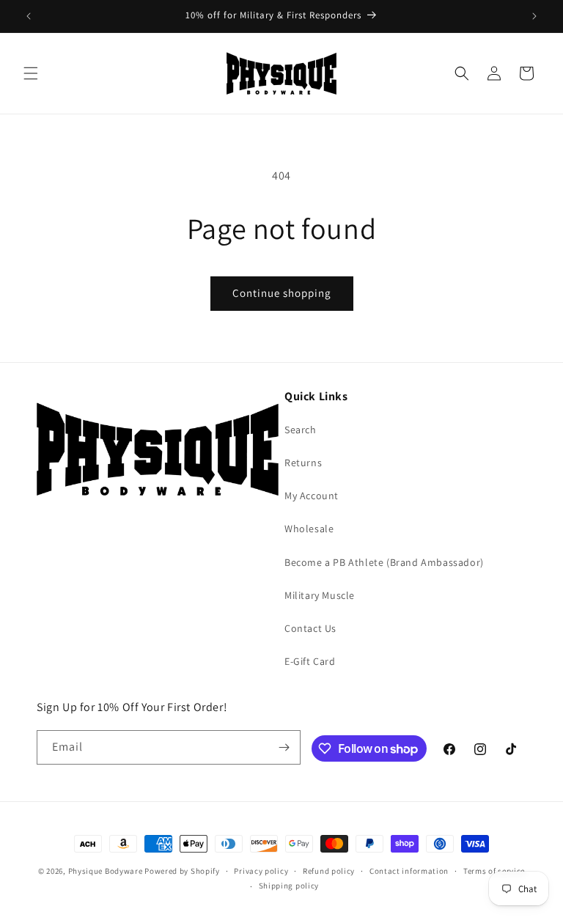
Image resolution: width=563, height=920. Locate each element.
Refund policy (329, 871)
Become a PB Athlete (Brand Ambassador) (384, 562)
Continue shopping (281, 293)
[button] (31, 73)
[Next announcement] (534, 16)
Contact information (409, 871)
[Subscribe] (284, 747)
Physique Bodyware (105, 871)
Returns (303, 462)
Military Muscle (319, 595)
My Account (311, 495)
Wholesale (309, 528)
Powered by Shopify (182, 871)
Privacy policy (261, 871)
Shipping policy (289, 885)
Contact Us (310, 628)
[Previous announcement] (28, 16)
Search (300, 429)
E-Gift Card (310, 661)
